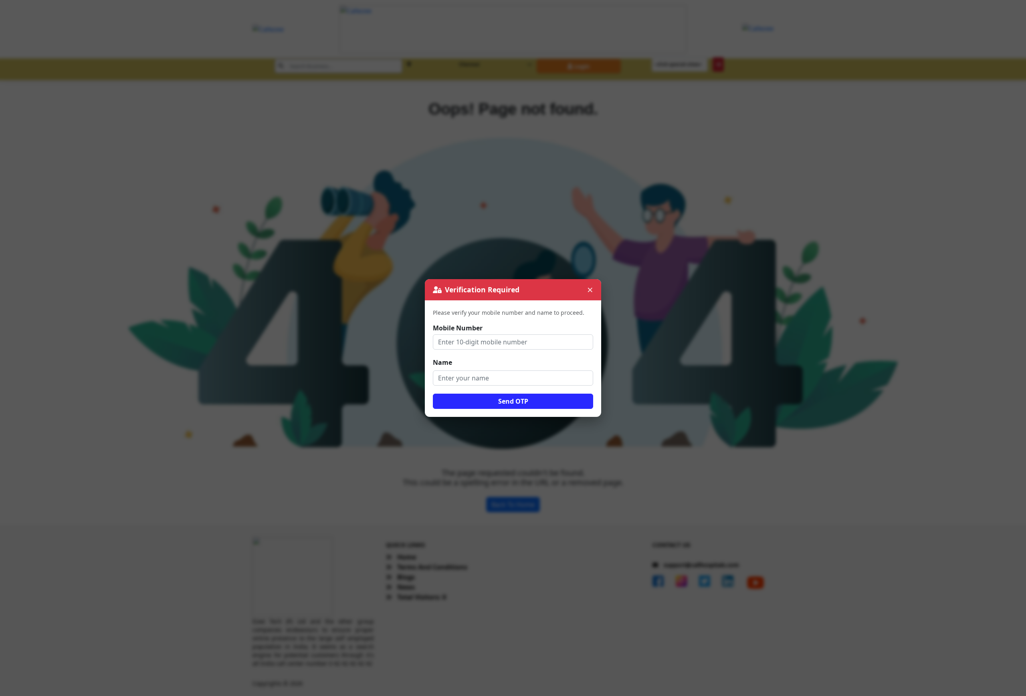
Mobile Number (458, 328)
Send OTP (513, 401)
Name (442, 362)
